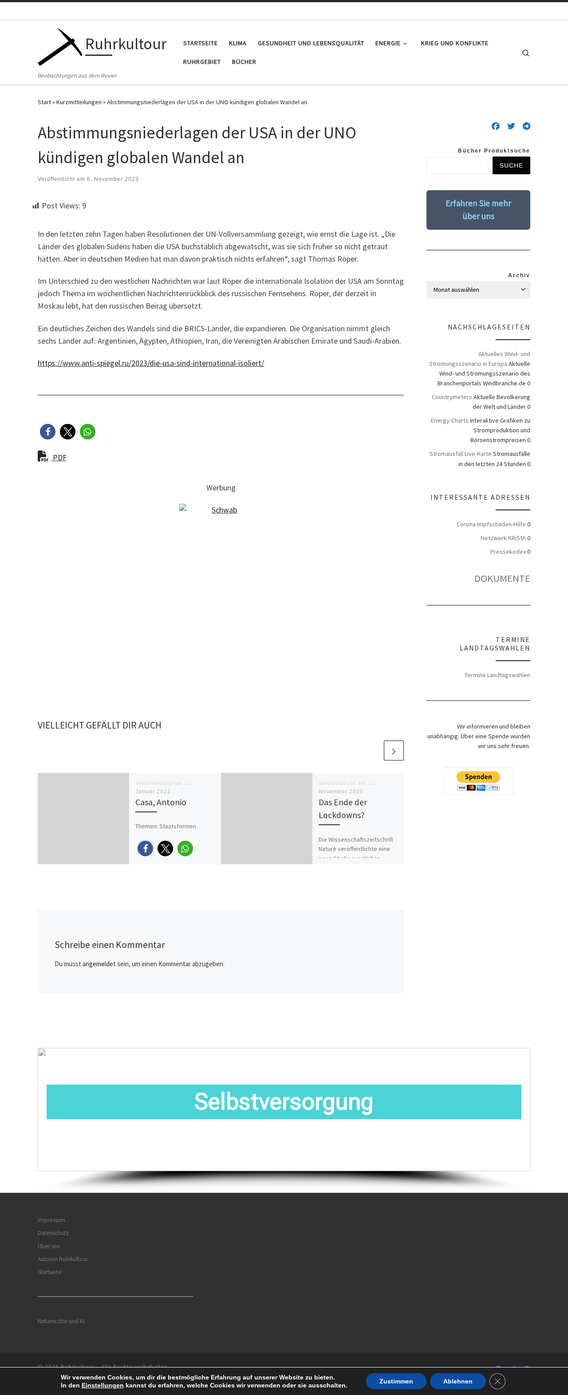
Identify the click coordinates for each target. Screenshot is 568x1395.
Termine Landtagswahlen (497, 675)
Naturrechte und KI (61, 1321)
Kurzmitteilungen (79, 102)
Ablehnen (458, 1381)
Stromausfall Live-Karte (461, 454)
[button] (47, 431)
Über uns (49, 1246)
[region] (284, 1120)
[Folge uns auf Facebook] (496, 126)
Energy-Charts (450, 420)
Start (44, 102)
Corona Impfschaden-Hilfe (491, 524)
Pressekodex (508, 552)
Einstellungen (103, 1385)
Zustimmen (396, 1381)
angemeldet (99, 964)
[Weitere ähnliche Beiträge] (394, 750)
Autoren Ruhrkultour (63, 1259)
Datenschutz (53, 1233)
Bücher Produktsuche (494, 151)
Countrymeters (452, 397)
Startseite (50, 1272)
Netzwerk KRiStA (503, 538)
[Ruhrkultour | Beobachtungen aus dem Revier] (60, 45)
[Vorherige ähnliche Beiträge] (373, 750)
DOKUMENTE (502, 578)
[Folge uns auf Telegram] (526, 126)
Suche (511, 165)
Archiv (519, 275)
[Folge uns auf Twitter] (511, 126)
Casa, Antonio (160, 802)
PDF (59, 457)
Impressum (51, 1220)
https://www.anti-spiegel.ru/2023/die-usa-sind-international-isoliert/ (151, 363)
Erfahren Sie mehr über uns (478, 209)
